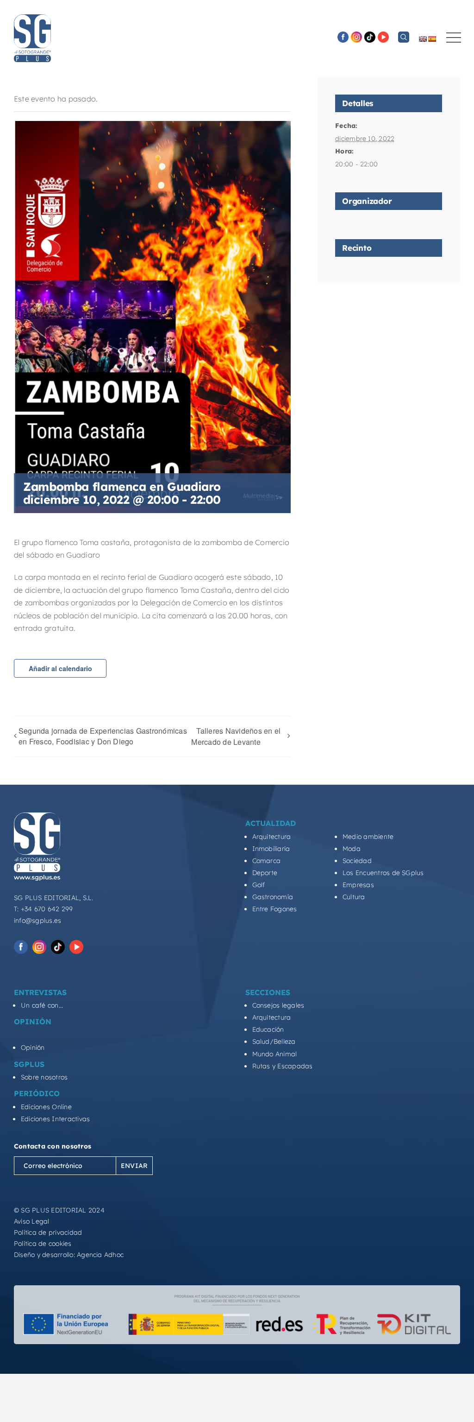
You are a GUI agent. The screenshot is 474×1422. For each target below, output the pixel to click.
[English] (422, 39)
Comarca (266, 861)
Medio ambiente (368, 836)
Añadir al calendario (60, 668)
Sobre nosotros (44, 1077)
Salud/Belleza (274, 1041)
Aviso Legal (32, 1221)
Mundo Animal (274, 1054)
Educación (268, 1029)
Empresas (358, 885)
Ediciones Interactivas (55, 1119)
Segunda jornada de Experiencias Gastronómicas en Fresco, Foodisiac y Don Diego (103, 736)
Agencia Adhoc (100, 1255)
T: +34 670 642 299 (43, 909)
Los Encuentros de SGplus (383, 873)
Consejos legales (278, 1005)
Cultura (354, 897)
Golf (258, 885)
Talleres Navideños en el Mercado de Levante (236, 736)
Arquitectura (271, 836)
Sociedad (357, 861)
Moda (352, 848)
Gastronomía (272, 897)
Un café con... (42, 1005)
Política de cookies (43, 1243)
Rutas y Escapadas (282, 1066)
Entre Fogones (274, 909)
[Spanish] (432, 39)
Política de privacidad (48, 1232)
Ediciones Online (46, 1107)
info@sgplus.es (37, 920)
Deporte (265, 873)
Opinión (33, 1047)
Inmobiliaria (271, 848)
